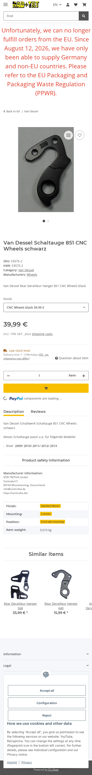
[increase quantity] (83, 375)
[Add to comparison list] (68, 135)
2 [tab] (48, 221)
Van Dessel (26, 270)
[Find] (84, 16)
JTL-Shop (53, 769)
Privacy (26, 762)
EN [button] (55, 4)
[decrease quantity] (8, 375)
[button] (68, 4)
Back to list (13, 111)
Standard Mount (50, 505)
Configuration (47, 703)
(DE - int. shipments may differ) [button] (26, 356)
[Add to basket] (6, 124)
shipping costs (42, 334)
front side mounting (52, 521)
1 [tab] (44, 221)
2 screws (45, 513)
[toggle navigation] (5, 2)
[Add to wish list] (79, 135)
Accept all (47, 690)
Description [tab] (13, 412)
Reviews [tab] (38, 412)
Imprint (12, 762)
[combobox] (46, 307)
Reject (46, 715)
